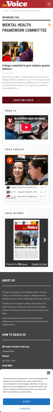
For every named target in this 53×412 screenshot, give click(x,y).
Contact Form (8, 351)
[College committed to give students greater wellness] (17, 51)
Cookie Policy (25, 408)
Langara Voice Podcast (13, 201)
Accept (26, 401)
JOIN (23, 100)
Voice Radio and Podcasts (31, 201)
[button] (48, 372)
